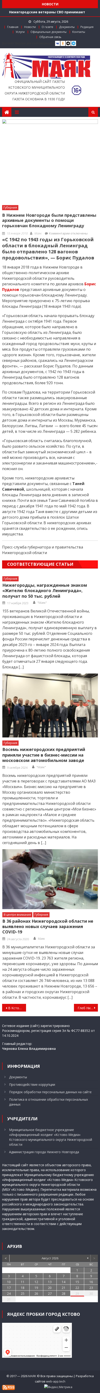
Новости (30, 27)
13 (50, 1282)
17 (9, 1287)
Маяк (38, 233)
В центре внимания (17, 915)
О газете (47, 27)
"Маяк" (42, 602)
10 (9, 1282)
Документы (67, 27)
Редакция (86, 27)
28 (63, 1293)
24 (9, 1293)
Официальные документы (48, 32)
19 (36, 1287)
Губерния (10, 207)
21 (63, 1287)
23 (91, 1287)
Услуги (20, 32)
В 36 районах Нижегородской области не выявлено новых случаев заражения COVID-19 (47, 926)
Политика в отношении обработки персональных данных (48, 1102)
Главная (12, 27)
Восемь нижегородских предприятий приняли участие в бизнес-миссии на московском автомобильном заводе (43, 755)
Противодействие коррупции (32, 1084)
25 (22, 1293)
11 (22, 1282)
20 (50, 1287)
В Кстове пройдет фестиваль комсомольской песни (17, 1008)
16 (91, 1282)
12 (36, 1282)
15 (77, 1282)
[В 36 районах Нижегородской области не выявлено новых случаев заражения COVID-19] (50, 879)
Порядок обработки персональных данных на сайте (50, 1092)
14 (63, 1282)
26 (36, 1293)
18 (22, 1287)
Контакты (78, 32)
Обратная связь (50, 37)
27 (50, 1293)
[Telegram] (73, 43)
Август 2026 (50, 1258)
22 (77, 1287)
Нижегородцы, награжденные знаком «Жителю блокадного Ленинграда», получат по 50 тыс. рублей (44, 591)
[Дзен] (68, 43)
